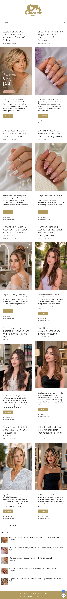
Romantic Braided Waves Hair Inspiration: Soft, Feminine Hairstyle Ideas (50, 231)
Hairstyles (7, 316)
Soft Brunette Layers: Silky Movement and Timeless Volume (50, 331)
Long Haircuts (43, 318)
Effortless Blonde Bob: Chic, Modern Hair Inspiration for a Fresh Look (50, 431)
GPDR (39, 593)
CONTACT (45, 593)
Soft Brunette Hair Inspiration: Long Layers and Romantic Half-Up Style (16, 332)
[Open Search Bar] (64, 22)
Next (15, 526)
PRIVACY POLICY (23, 593)
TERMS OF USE (33, 593)
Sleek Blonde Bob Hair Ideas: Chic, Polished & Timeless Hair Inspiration (15, 431)
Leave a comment (9, 123)
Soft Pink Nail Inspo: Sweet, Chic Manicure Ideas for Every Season (50, 133)
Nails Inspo (7, 121)
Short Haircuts (8, 516)
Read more (7, 116)
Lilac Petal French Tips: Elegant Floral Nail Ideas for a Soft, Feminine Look (50, 36)
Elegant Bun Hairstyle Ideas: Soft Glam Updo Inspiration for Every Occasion (15, 231)
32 (10, 526)
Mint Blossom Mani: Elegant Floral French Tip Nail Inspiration (15, 133)
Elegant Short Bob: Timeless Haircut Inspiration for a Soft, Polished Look (14, 36)
